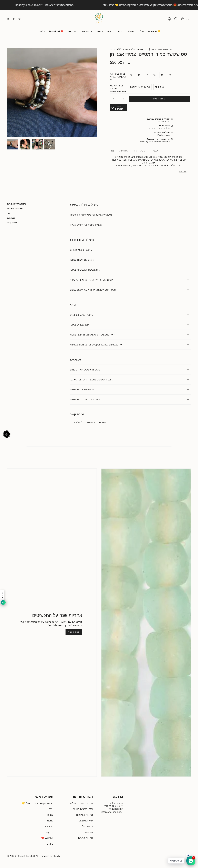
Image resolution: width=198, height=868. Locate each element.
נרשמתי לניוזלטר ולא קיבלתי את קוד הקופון (91, 214)
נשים (51, 809)
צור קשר (49, 832)
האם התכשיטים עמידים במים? (85, 369)
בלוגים (50, 843)
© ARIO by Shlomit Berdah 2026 (22, 856)
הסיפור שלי (87, 826)
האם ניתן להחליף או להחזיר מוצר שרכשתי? (91, 279)
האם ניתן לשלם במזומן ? (82, 259)
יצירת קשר (12, 222)
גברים (50, 814)
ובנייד (72, 422)
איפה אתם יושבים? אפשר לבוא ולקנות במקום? (93, 289)
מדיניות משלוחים (84, 814)
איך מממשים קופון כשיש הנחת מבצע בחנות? (92, 334)
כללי (9, 213)
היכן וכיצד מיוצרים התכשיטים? (85, 399)
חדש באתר (47, 826)
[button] (176, 19)
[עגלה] (182, 19)
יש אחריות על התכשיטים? (82, 389)
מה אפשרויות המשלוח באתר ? (85, 269)
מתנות (50, 820)
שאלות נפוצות (86, 820)
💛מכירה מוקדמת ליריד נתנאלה (37, 803)
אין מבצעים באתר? (79, 324)
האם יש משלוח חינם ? (81, 249)
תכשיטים (11, 218)
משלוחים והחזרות (15, 208)
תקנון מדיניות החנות (83, 809)
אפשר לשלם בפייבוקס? (81, 314)
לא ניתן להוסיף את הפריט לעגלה (86, 224)
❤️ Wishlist (47, 837)
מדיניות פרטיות (85, 837)
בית (111, 49)
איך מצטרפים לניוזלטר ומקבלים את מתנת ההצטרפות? (96, 344)
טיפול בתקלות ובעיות (16, 204)
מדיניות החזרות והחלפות (81, 803)
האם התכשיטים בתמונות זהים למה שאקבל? (91, 379)
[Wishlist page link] (187, 18)
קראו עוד (183, 171)
